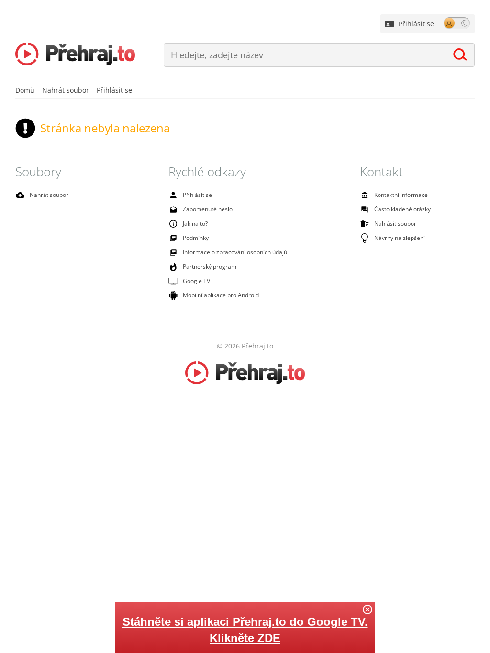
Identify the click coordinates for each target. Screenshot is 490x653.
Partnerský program (209, 266)
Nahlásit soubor (395, 223)
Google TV (196, 281)
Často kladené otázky (402, 209)
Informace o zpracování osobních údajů (235, 252)
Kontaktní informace (401, 195)
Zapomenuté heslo (208, 209)
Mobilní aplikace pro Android (221, 295)
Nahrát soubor (65, 90)
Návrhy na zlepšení (399, 238)
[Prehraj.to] (75, 55)
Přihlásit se (416, 23)
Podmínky (196, 238)
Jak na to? (195, 223)
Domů (24, 90)
